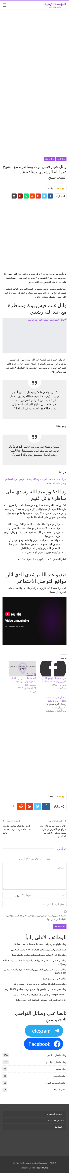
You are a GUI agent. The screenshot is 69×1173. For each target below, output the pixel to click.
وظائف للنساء (60, 1089)
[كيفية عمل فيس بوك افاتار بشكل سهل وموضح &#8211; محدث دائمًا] (22, 668)
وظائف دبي (61, 1069)
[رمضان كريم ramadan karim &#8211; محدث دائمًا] (51, 704)
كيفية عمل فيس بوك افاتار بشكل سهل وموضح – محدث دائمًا (23, 681)
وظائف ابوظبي (59, 1075)
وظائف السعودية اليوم (56, 1082)
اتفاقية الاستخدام (55, 1120)
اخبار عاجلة (49, 159)
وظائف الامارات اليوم (56, 1055)
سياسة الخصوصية (54, 1114)
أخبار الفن (61, 159)
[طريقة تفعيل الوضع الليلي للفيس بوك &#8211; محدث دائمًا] (53, 668)
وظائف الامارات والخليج (56, 1062)
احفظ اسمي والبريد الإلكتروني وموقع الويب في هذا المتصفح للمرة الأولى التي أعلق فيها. (36, 917)
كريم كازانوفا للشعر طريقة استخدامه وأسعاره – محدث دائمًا (17, 829)
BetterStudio (42, 1168)
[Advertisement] (34, 47)
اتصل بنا (58, 1127)
